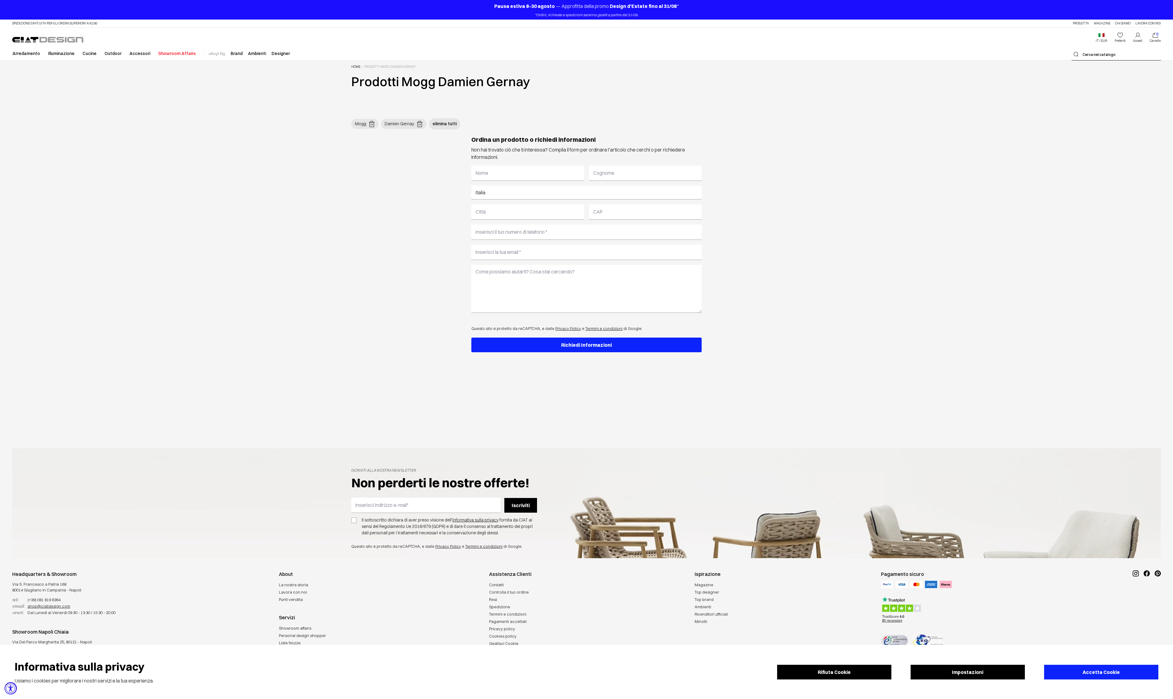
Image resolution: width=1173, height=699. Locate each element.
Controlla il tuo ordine (509, 592)
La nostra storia (293, 584)
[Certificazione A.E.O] (928, 641)
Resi (493, 599)
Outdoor (113, 53)
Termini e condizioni (604, 328)
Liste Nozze (290, 642)
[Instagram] (1136, 593)
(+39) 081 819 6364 (43, 599)
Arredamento (26, 53)
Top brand (704, 599)
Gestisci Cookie (503, 643)
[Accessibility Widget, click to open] (11, 688)
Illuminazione (61, 53)
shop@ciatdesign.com (48, 606)
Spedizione (499, 606)
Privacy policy (502, 628)
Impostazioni (967, 672)
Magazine (1102, 23)
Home (355, 66)
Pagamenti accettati (508, 621)
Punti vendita (291, 599)
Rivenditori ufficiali (711, 614)
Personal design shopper (302, 635)
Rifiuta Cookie (834, 672)
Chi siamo (1123, 23)
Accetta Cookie (1101, 672)
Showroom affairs (295, 628)
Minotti (701, 621)
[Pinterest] (1158, 593)
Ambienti (257, 53)
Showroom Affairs (177, 53)
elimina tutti (445, 123)
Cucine (89, 53)
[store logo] (47, 39)
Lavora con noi (1148, 23)
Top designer (707, 592)
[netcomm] (894, 641)
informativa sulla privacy (475, 520)
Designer (281, 53)
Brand (237, 53)
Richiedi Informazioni (586, 345)
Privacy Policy (568, 328)
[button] (1101, 37)
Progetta (1081, 23)
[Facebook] (1147, 593)
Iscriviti (521, 505)
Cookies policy (503, 636)
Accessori (140, 53)
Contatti (496, 584)
